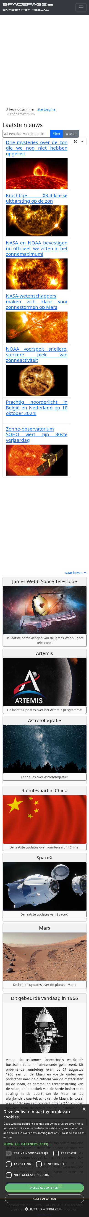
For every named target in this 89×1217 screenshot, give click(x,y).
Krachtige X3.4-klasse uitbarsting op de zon (37, 198)
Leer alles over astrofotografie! (44, 777)
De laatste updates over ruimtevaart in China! (44, 847)
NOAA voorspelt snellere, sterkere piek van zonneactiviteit (37, 354)
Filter (56, 133)
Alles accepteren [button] (44, 1188)
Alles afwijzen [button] (44, 1199)
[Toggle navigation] (80, 7)
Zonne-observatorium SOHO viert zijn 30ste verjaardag (37, 434)
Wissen (70, 133)
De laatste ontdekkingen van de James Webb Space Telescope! (44, 640)
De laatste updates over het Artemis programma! (44, 710)
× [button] (84, 1109)
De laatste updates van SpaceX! (44, 914)
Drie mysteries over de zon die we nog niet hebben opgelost (37, 148)
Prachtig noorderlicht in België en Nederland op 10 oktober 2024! (37, 407)
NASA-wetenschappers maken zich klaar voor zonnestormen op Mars (37, 301)
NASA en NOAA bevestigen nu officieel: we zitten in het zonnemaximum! (37, 248)
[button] (44, 1144)
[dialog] (44, 1160)
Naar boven (74, 572)
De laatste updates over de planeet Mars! (44, 984)
